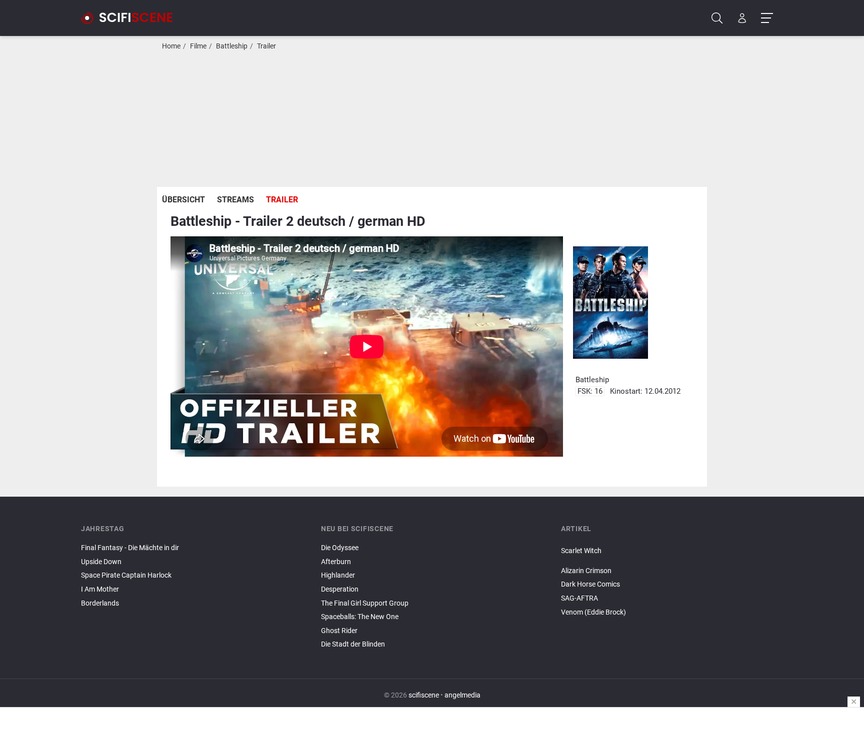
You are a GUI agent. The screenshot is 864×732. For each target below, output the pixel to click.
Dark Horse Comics (590, 584)
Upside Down (101, 562)
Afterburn (336, 562)
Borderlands (100, 603)
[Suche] (717, 18)
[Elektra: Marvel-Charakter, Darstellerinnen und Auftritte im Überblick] (672, 562)
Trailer (266, 46)
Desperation (339, 589)
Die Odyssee (339, 548)
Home (171, 46)
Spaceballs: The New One (359, 617)
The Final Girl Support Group (364, 603)
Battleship (232, 46)
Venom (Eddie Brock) (593, 612)
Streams (235, 199)
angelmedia (462, 695)
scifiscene (423, 695)
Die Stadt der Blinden (353, 644)
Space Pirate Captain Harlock (126, 575)
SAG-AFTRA (579, 598)
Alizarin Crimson (586, 571)
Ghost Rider (339, 631)
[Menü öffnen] (767, 18)
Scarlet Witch (581, 551)
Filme (198, 46)
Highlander (338, 575)
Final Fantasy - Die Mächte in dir (130, 548)
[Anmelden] (742, 18)
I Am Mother (100, 589)
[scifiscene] (131, 18)
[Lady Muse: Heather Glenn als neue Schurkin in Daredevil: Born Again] (672, 559)
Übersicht (183, 199)
